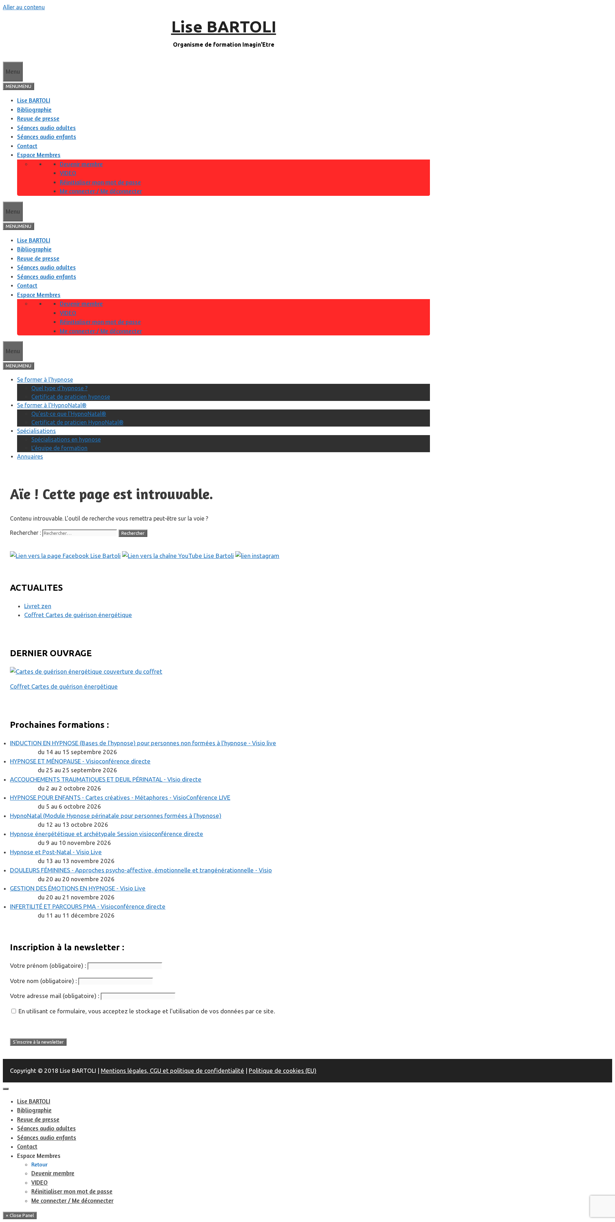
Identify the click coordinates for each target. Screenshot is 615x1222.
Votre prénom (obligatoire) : (48, 965)
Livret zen (37, 605)
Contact (27, 146)
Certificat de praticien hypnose (70, 396)
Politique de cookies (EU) (282, 1070)
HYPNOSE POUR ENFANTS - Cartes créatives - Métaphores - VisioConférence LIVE (120, 797)
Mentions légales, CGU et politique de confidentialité (172, 1070)
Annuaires (30, 456)
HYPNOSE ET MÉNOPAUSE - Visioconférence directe (80, 761)
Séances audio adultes (46, 127)
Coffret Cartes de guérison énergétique (78, 614)
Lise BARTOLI (223, 26)
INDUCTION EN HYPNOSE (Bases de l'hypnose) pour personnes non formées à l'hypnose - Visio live (143, 743)
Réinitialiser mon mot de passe (100, 182)
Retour (39, 1164)
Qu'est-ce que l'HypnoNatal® (68, 414)
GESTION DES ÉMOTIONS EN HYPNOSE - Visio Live (78, 888)
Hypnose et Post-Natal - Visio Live (56, 851)
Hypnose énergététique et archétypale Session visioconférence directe (106, 833)
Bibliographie (34, 109)
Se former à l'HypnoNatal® (51, 405)
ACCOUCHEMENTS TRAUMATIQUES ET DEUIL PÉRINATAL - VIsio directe (105, 779)
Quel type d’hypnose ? (59, 388)
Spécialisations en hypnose (66, 439)
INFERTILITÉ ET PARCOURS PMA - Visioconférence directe (87, 906)
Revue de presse (38, 118)
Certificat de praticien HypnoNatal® (77, 422)
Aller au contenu (24, 7)
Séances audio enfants (46, 136)
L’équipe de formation (59, 448)
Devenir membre (81, 164)
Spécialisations (36, 431)
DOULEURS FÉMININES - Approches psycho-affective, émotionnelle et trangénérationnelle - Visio (141, 870)
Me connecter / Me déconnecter (101, 191)
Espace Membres (39, 154)
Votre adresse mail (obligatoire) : (54, 995)
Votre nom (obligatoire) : (43, 980)
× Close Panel (20, 1215)
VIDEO (68, 173)
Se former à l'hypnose (45, 379)
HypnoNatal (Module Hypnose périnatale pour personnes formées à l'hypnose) (115, 815)
